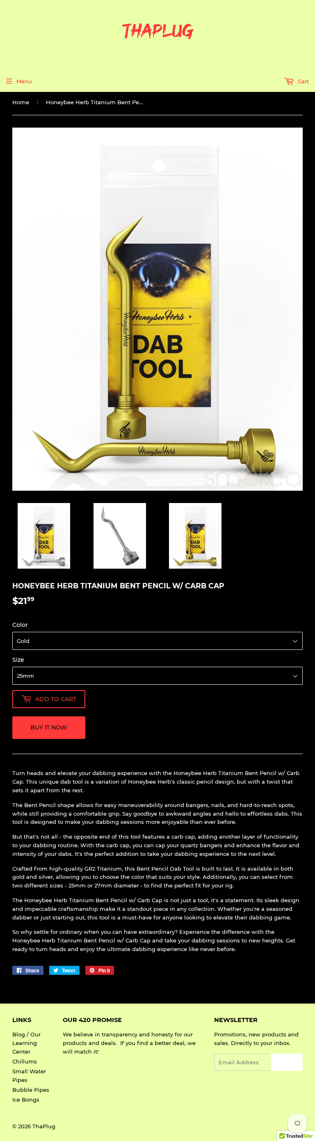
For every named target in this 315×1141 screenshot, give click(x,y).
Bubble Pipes (30, 1089)
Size (18, 659)
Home (20, 102)
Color (20, 625)
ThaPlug (43, 1126)
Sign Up (286, 1062)
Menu (24, 81)
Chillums (24, 1061)
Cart (302, 81)
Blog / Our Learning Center (26, 1043)
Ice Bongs (25, 1099)
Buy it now (48, 727)
